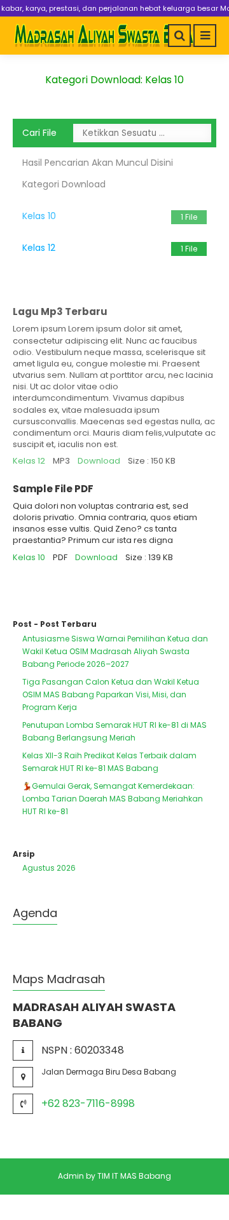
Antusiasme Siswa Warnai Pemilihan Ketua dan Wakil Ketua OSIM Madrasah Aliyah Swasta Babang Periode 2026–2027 (115, 651)
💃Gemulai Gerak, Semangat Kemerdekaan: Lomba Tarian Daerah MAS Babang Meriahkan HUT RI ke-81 (112, 799)
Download (99, 461)
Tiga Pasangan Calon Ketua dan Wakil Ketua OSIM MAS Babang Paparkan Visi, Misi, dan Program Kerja (110, 694)
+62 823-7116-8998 (88, 1103)
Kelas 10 (109, 216)
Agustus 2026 (49, 867)
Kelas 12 (109, 247)
